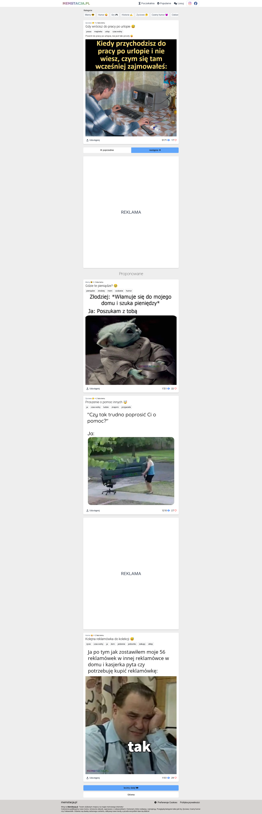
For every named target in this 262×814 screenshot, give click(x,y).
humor (129, 291)
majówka (98, 31)
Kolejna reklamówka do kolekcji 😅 (109, 639)
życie (88, 644)
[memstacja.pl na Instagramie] (189, 3)
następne (154, 150)
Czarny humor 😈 (160, 15)
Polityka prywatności (190, 802)
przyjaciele (126, 407)
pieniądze (90, 291)
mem (110, 291)
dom (113, 644)
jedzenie (121, 644)
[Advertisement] (131, 212)
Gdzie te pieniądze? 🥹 (101, 286)
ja (87, 407)
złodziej (101, 291)
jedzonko (132, 644)
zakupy (142, 644)
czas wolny (117, 31)
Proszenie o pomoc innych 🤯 (106, 402)
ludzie (106, 407)
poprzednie (108, 150)
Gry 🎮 (114, 15)
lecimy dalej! (130, 788)
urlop (107, 31)
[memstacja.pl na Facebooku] (195, 3)
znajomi (115, 407)
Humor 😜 (103, 15)
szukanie (119, 291)
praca (88, 31)
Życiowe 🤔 (142, 15)
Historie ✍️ (127, 15)
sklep (150, 644)
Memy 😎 (89, 15)
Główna (131, 794)
